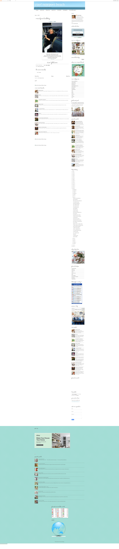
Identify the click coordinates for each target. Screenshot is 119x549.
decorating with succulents (76, 218)
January (74, 243)
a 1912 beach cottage (75, 231)
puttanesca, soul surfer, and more (42, 127)
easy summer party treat (76, 207)
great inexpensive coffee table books (77, 221)
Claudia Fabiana (79, 15)
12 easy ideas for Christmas (41, 463)
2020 (73, 179)
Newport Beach (73, 84)
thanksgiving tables (41, 90)
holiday (72, 92)
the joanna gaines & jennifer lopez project (43, 477)
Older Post (68, 76)
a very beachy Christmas (42, 108)
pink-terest (40, 113)
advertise (42, 10)
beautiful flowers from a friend (76, 214)
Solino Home (73, 88)
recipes (72, 95)
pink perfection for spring (42, 122)
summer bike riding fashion (76, 203)
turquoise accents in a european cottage (77, 223)
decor (72, 90)
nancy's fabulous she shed (76, 204)
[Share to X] (47, 65)
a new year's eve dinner (41, 500)
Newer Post (37, 76)
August (74, 194)
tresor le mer (76, 163)
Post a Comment (39, 72)
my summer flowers (75, 217)
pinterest (54, 10)
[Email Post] (44, 65)
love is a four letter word (76, 232)
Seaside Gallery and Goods (75, 276)
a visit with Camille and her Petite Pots (79, 357)
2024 (73, 174)
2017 (73, 183)
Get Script (74, 303)
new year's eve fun (40, 491)
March (74, 240)
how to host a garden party (78, 139)
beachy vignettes (75, 213)
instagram (65, 10)
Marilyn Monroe (42, 66)
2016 (73, 184)
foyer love (40, 94)
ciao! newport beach (50, 4)
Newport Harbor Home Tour (75, 85)
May (73, 238)
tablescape (73, 96)
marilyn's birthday (75, 236)
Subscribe (78, 34)
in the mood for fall (77, 125)
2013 (73, 188)
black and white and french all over (77, 212)
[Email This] (45, 65)
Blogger (63, 541)
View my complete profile (75, 23)
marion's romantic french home (76, 226)
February (74, 242)
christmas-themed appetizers (41, 468)
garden (72, 91)
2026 (73, 171)
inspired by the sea (77, 135)
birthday (39, 66)
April (74, 239)
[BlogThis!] (46, 65)
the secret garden (75, 222)
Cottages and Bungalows (74, 81)
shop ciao (48, 10)
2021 (73, 178)
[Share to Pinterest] (49, 65)
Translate (77, 395)
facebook (59, 10)
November (74, 190)
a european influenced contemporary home (78, 225)
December (74, 189)
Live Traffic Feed (77, 284)
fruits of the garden (75, 199)
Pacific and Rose (74, 275)
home (37, 10)
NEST (72, 274)
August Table (73, 270)
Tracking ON (79, 303)
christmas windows (41, 104)
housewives (73, 94)
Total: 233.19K (58, 517)
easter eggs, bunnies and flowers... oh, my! (43, 486)
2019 (73, 180)
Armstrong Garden (74, 268)
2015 (73, 185)
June (73, 197)
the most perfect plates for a (75, 286)
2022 (73, 176)
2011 (73, 246)
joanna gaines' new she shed (41, 495)
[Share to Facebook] (48, 65)
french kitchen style (75, 209)
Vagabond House (74, 89)
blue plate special (74, 300)
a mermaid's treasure (75, 235)
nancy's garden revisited (76, 205)
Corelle (72, 271)
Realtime (57, 536)
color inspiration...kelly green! (42, 99)
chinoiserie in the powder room (76, 198)
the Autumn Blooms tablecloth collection (78, 102)
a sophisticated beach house (76, 227)
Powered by (75, 37)
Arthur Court (73, 269)
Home (52, 76)
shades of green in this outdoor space (77, 200)
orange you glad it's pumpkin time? (43, 131)
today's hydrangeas (75, 208)
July (73, 195)
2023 (73, 175)
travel (72, 97)
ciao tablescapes (72, 10)
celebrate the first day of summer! (77, 216)
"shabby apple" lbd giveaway (78, 121)
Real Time (76, 303)
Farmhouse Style (74, 83)
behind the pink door (74, 288)
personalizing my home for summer (79, 130)
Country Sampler (74, 82)
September (74, 193)
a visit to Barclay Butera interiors (77, 230)
